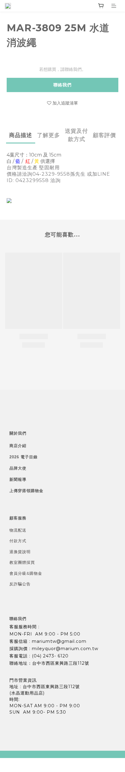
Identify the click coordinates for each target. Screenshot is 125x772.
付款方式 (17, 540)
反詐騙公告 (20, 583)
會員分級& (19, 573)
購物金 (35, 573)
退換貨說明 (20, 551)
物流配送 (17, 530)
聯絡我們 (62, 85)
